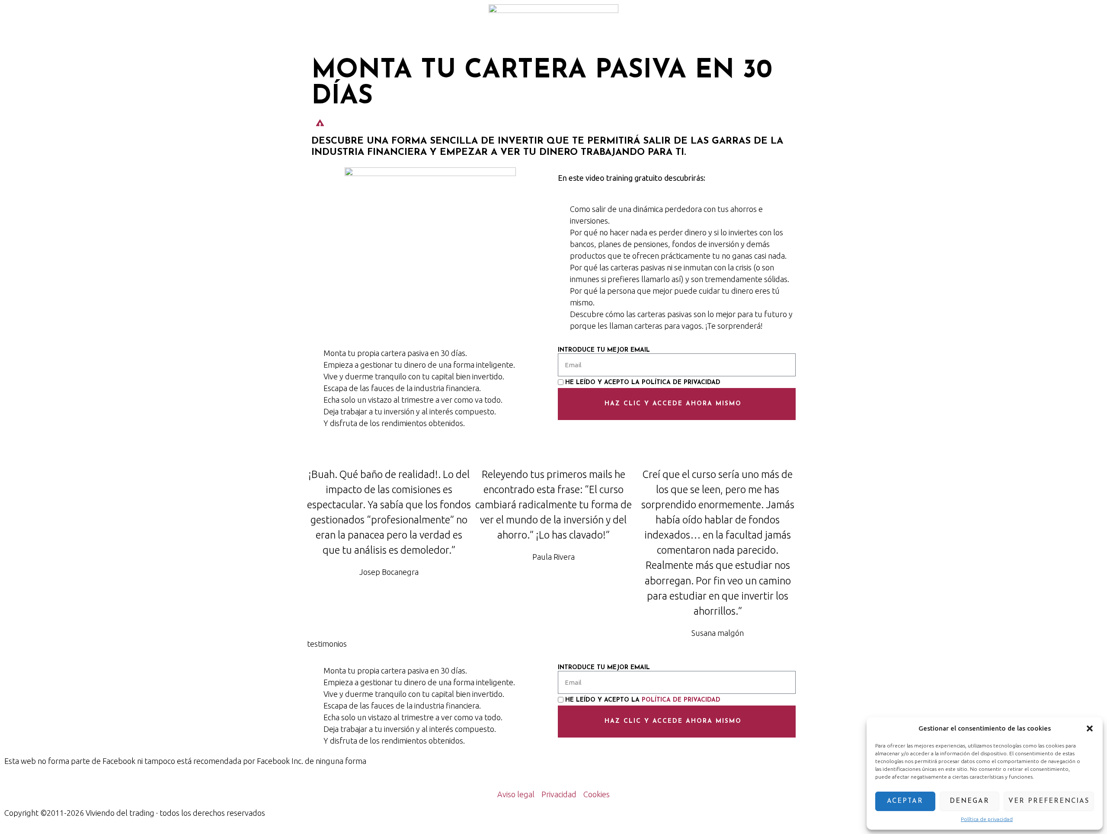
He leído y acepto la (642, 382)
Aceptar (905, 801)
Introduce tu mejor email (604, 350)
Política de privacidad (987, 819)
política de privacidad (681, 382)
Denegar (969, 801)
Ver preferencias (1048, 801)
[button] (1089, 728)
